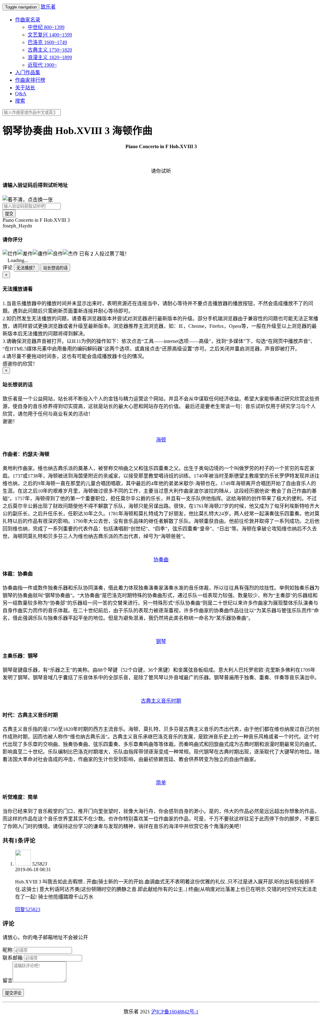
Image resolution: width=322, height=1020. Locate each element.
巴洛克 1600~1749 (47, 42)
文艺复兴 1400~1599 (50, 34)
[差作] (25, 253)
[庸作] (40, 253)
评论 (8, 267)
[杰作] (70, 253)
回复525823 (27, 909)
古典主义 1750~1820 (50, 50)
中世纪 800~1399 (46, 27)
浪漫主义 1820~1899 (50, 57)
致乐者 (48, 6)
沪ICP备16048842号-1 (174, 1011)
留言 (8, 980)
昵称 (8, 950)
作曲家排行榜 (30, 80)
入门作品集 (27, 72)
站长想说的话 (55, 268)
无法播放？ (26, 268)
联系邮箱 (13, 958)
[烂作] (10, 253)
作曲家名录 (27, 19)
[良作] (55, 253)
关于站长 (25, 87)
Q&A (20, 93)
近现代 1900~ (42, 65)
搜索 (20, 101)
